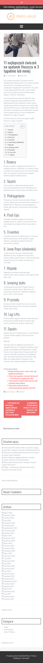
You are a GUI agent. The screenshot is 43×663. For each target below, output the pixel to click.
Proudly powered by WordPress (18, 656)
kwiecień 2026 (9, 515)
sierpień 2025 (9, 533)
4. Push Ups (11, 137)
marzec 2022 (9, 569)
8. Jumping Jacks (13, 147)
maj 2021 (7, 594)
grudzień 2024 (9, 541)
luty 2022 (7, 571)
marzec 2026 (9, 518)
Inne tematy (8, 630)
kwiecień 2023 (9, 561)
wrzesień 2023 (9, 551)
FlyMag (16, 658)
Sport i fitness (10, 392)
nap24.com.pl (7, 610)
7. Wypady (10, 145)
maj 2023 (7, 558)
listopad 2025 (9, 526)
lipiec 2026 (8, 513)
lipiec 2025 (8, 536)
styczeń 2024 (9, 548)
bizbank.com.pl (7, 643)
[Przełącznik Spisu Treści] (21, 127)
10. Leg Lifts (11, 152)
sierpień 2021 (9, 586)
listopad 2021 (9, 579)
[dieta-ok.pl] (21, 16)
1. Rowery (10, 130)
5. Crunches (11, 140)
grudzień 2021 (9, 576)
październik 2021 (10, 581)
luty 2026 (7, 520)
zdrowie (21, 392)
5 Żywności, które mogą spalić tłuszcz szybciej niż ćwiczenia (30, 408)
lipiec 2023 (8, 553)
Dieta (6, 627)
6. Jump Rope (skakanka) (15, 142)
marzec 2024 (9, 546)
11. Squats (11, 155)
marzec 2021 (9, 599)
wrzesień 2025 (9, 531)
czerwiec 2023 (9, 556)
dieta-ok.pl (23, 76)
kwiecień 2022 (9, 566)
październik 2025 (10, 528)
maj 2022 (7, 564)
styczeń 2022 (9, 574)
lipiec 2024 (8, 543)
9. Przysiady (11, 150)
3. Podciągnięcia (12, 135)
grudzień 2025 (9, 523)
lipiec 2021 (8, 589)
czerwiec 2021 (9, 591)
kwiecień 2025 (9, 538)
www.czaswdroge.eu (10, 480)
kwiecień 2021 (9, 597)
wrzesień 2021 (9, 584)
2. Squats (10, 132)
